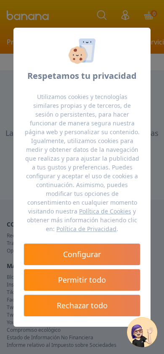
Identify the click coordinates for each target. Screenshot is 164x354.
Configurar (82, 254)
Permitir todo (82, 280)
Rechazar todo (82, 305)
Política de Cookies (105, 211)
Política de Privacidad (86, 229)
